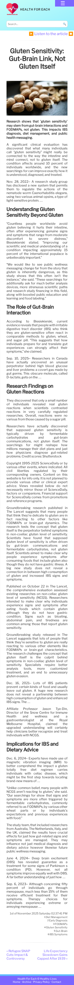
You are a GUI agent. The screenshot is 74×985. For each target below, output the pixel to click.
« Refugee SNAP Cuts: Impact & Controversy (18, 954)
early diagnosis (58, 920)
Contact (56, 982)
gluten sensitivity (56, 927)
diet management (56, 917)
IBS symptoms (58, 934)
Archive (26, 982)
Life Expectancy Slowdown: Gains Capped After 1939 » (52, 954)
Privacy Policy (41, 982)
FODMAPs (61, 924)
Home (16, 982)
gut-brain (61, 930)
